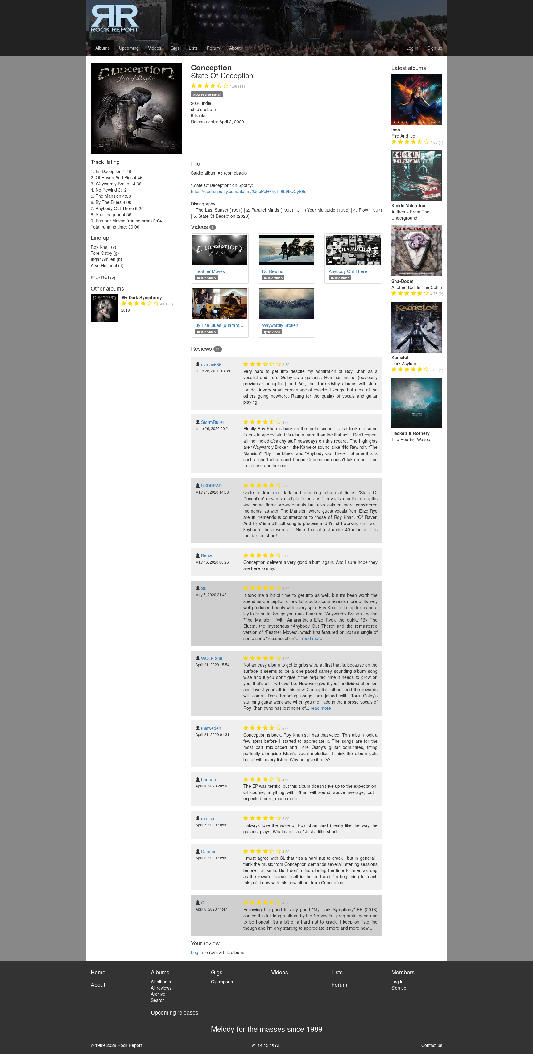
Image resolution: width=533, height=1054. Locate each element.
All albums (161, 981)
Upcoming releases (174, 1012)
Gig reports (222, 981)
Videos (154, 48)
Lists (193, 48)
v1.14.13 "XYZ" (266, 1045)
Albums (102, 48)
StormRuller (212, 422)
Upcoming (129, 48)
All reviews (161, 988)
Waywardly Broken (280, 325)
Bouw (206, 555)
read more (312, 638)
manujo (208, 818)
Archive (158, 994)
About (235, 48)
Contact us (431, 1045)
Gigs (175, 48)
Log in (412, 48)
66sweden (211, 728)
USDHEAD (211, 485)
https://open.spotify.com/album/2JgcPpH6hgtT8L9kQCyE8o (249, 191)
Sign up (435, 48)
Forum (213, 48)
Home (98, 972)
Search (158, 1000)
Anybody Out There (348, 271)
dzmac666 (211, 364)
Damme (209, 851)
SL (203, 588)
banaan (208, 779)
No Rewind (272, 271)
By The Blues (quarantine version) (228, 325)
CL (204, 902)
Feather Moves (210, 271)
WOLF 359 (211, 658)
